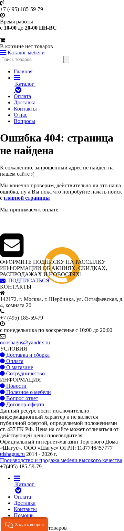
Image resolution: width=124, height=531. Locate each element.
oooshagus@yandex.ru (25, 342)
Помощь (23, 515)
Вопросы (24, 121)
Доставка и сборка (27, 355)
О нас (20, 115)
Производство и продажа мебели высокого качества (61, 460)
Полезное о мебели (28, 392)
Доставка (24, 102)
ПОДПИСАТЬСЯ (28, 280)
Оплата (22, 96)
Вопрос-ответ (21, 398)
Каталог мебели (25, 52)
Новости (16, 386)
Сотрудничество (25, 373)
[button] (24, 524)
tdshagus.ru (12, 454)
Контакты (25, 109)
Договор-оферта (24, 404)
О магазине (19, 367)
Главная (23, 71)
